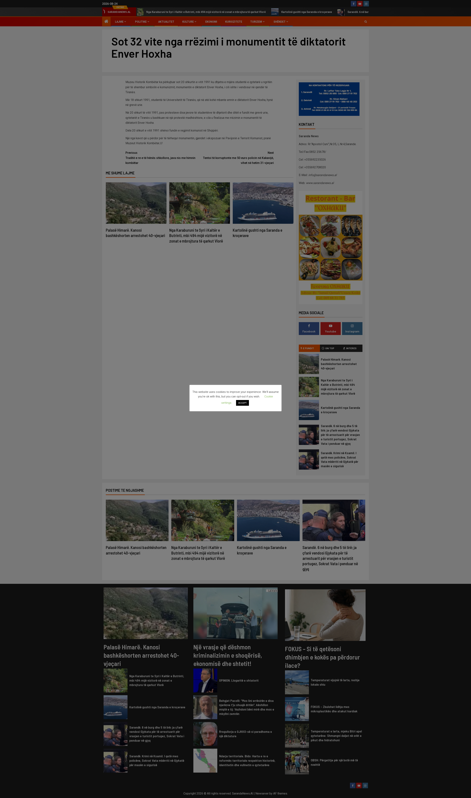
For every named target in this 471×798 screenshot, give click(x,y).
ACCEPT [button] (242, 402)
